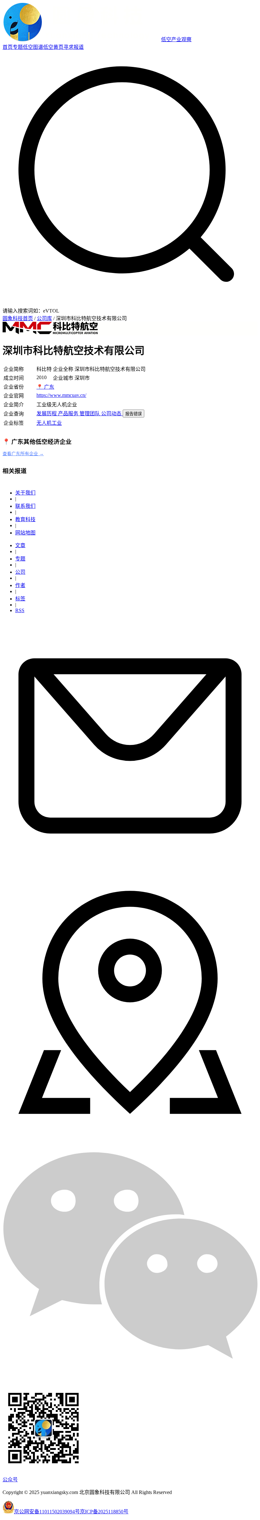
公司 (20, 572)
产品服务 (69, 413)
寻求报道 (73, 47)
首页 (8, 47)
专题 (18, 47)
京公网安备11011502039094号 (47, 1511)
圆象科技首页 (18, 318)
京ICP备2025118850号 (104, 1511)
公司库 (44, 318)
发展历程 (47, 413)
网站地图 (25, 532)
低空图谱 (33, 47)
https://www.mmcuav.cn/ (61, 395)
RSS (19, 610)
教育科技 (25, 519)
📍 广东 (45, 387)
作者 (20, 585)
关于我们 (25, 492)
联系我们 (25, 506)
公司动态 (112, 413)
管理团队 (90, 413)
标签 (20, 598)
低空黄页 (53, 47)
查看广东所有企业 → (23, 453)
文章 (20, 545)
